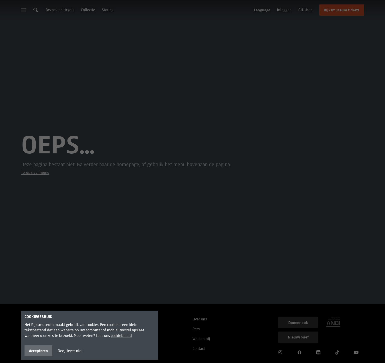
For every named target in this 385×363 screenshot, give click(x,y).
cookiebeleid (121, 336)
